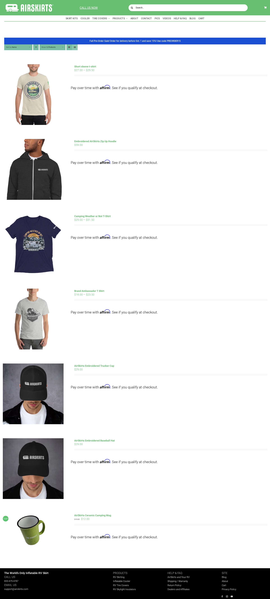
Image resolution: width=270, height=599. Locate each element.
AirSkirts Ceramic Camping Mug (92, 515)
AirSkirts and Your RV (178, 577)
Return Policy (174, 585)
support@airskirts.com (16, 589)
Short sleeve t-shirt (85, 66)
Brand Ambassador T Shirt (89, 290)
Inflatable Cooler (121, 581)
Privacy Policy (229, 589)
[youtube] (232, 596)
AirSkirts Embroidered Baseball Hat (94, 440)
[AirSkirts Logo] (29, 4)
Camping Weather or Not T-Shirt (92, 216)
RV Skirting (118, 577)
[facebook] (222, 596)
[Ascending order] (36, 47)
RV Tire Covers (121, 585)
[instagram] (227, 596)
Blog (224, 577)
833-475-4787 (11, 581)
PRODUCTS (120, 573)
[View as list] (74, 47)
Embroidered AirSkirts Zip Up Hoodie (95, 141)
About (225, 581)
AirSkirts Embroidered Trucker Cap (94, 365)
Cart (224, 585)
